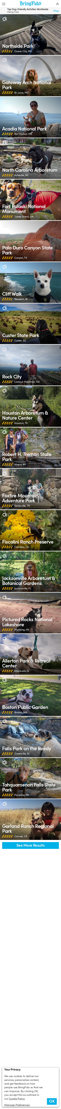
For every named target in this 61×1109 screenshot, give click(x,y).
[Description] (4, 18)
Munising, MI (21, 629)
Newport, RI (21, 299)
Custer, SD (20, 340)
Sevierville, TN (22, 505)
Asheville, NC (21, 175)
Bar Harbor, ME (23, 133)
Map (56, 10)
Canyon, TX (20, 257)
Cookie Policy (17, 1098)
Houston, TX (21, 423)
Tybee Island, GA (23, 216)
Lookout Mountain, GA (27, 381)
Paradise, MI (21, 795)
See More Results (30, 845)
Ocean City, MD (23, 51)
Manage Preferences (17, 1105)
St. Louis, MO (21, 92)
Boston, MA (20, 712)
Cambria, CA (21, 547)
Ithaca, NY (20, 464)
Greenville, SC (22, 753)
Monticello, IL (21, 671)
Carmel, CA (20, 836)
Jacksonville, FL (22, 588)
